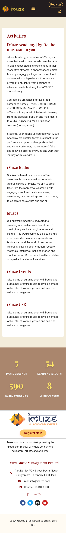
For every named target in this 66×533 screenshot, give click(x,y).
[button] (33, 8)
